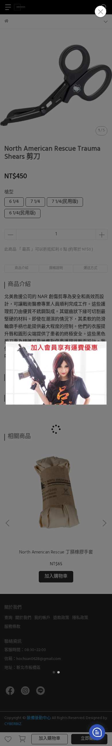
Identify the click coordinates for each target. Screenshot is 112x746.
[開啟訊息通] (97, 732)
